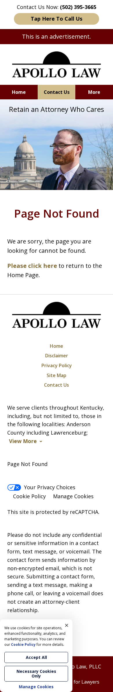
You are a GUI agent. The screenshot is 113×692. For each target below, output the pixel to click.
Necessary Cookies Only (36, 673)
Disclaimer (56, 355)
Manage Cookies (73, 496)
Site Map (56, 375)
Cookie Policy (29, 496)
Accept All (36, 657)
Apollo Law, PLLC (80, 666)
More (94, 92)
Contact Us (57, 92)
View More (23, 441)
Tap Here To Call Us (56, 18)
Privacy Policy (56, 365)
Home (19, 92)
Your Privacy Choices (49, 487)
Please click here (32, 266)
